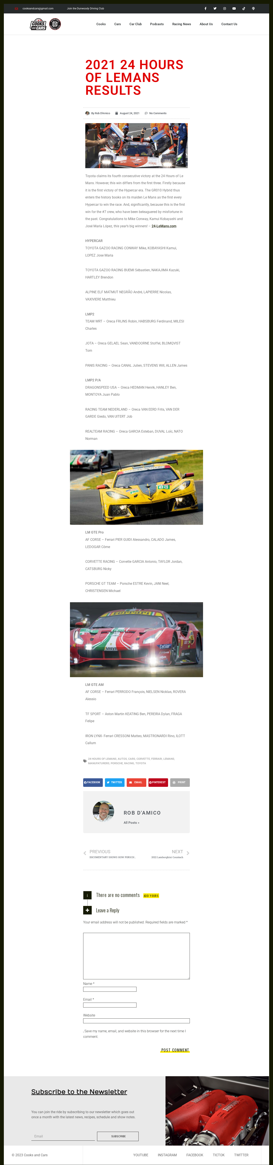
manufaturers (98, 763)
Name (88, 984)
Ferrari (156, 758)
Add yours (151, 896)
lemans (168, 758)
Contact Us (229, 24)
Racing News (181, 24)
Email (88, 999)
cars (131, 758)
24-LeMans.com (164, 226)
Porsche (117, 763)
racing (129, 763)
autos (122, 758)
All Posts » (131, 822)
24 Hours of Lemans (102, 758)
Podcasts (157, 24)
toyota (140, 763)
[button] (93, 782)
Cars (117, 24)
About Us (206, 24)
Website (89, 1015)
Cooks (101, 24)
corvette (143, 758)
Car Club (135, 24)
